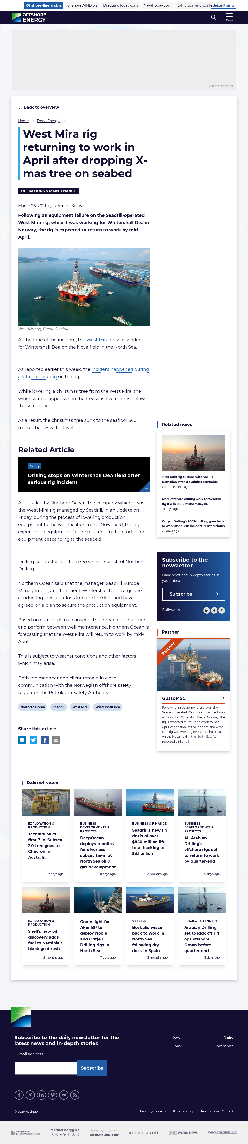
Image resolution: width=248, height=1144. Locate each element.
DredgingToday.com (120, 5)
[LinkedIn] (206, 610)
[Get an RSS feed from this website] (74, 1095)
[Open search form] (213, 17)
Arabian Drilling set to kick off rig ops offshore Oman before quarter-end (201, 939)
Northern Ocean (32, 708)
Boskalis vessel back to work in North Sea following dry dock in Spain (148, 939)
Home (23, 121)
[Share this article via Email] (56, 740)
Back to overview (41, 107)
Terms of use (210, 1111)
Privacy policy (183, 1111)
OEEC (228, 1037)
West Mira (79, 708)
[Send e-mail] (63, 1095)
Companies (223, 1046)
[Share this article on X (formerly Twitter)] (33, 740)
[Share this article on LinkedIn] (22, 740)
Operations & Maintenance (48, 191)
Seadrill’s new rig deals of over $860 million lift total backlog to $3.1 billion (149, 842)
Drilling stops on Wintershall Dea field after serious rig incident (84, 479)
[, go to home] (29, 17)
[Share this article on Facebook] (45, 740)
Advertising (223, 5)
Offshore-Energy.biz (44, 5)
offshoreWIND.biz (82, 5)
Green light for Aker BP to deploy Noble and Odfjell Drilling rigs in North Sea (95, 936)
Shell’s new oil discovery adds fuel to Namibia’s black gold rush (45, 940)
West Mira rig (101, 340)
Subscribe (181, 594)
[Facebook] (214, 610)
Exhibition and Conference (199, 5)
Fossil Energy (48, 121)
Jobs (177, 1046)
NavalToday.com (157, 5)
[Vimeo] (52, 1095)
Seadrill (58, 708)
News (176, 1037)
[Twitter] (221, 610)
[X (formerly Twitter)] (30, 1095)
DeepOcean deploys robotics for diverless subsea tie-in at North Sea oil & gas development (98, 852)
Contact (227, 1111)
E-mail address (29, 1054)
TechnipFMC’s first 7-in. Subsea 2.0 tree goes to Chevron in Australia (45, 846)
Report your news (153, 1111)
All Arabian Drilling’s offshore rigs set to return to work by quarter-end (201, 850)
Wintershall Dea (107, 708)
